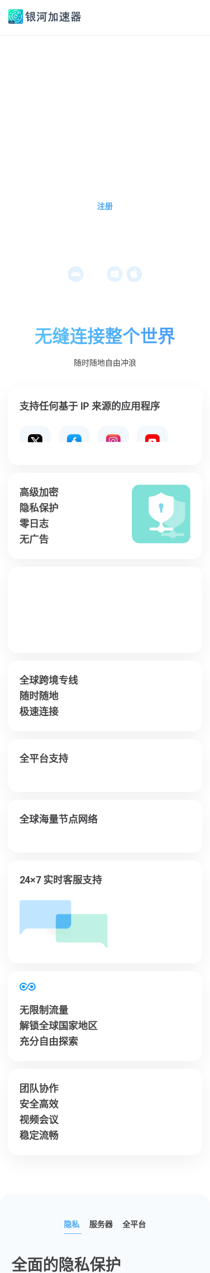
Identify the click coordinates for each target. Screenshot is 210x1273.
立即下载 (107, 234)
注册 (105, 206)
